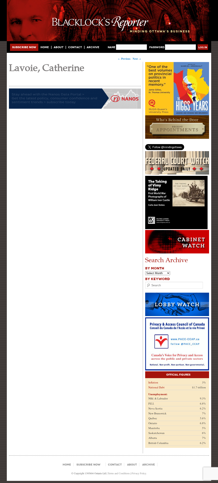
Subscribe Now (24, 47)
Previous (124, 59)
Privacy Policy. (139, 473)
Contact (75, 47)
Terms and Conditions (119, 473)
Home (44, 47)
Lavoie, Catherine (46, 67)
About (58, 47)
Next (137, 59)
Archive (93, 47)
